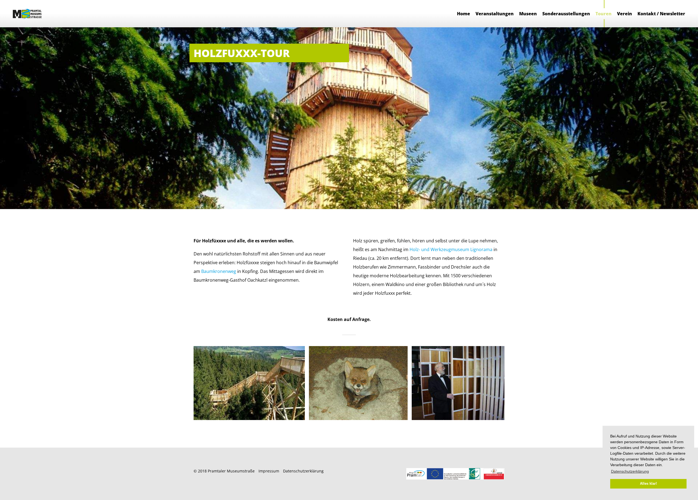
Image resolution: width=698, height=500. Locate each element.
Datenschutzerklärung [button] (630, 471)
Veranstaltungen (495, 14)
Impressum (268, 471)
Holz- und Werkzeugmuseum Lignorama (451, 249)
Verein (624, 14)
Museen (528, 14)
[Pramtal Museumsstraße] (28, 14)
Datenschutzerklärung (303, 471)
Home (463, 14)
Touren (603, 14)
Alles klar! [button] (648, 484)
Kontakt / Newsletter (661, 14)
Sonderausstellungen (566, 14)
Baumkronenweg (218, 271)
